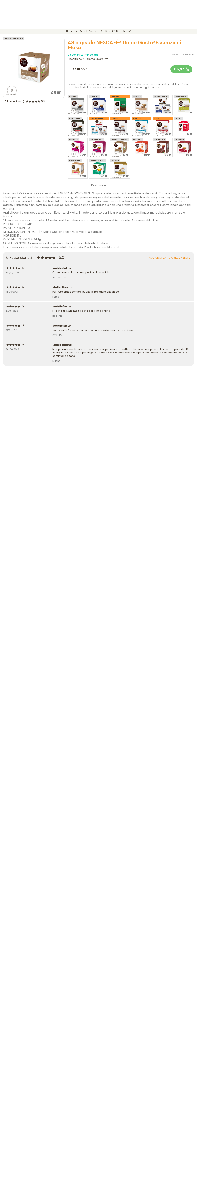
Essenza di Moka (14, 38)
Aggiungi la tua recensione (170, 257)
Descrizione (98, 185)
